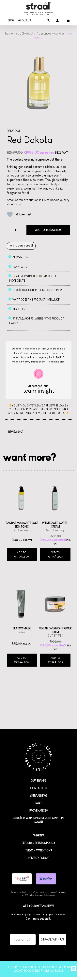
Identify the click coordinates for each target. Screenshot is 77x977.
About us (24, 20)
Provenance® (38, 810)
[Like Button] (10, 214)
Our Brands (38, 780)
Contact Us (38, 788)
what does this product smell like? (36, 299)
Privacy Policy (38, 857)
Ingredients (20, 309)
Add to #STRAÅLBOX (48, 230)
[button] (48, 20)
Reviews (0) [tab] (15, 431)
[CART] (67, 20)
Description (20, 257)
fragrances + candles (51, 33)
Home (9, 33)
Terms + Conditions (38, 850)
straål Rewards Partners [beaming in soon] (38, 819)
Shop (11, 20)
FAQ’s (38, 803)
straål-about (24, 33)
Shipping (38, 835)
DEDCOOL (14, 131)
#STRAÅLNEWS (38, 795)
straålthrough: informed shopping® (37, 290)
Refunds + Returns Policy (38, 842)
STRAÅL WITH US (52, 939)
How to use (20, 266)
